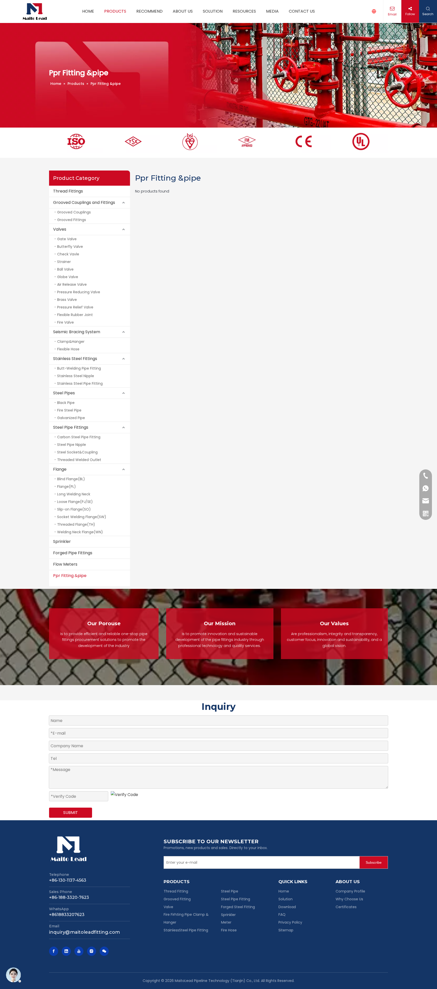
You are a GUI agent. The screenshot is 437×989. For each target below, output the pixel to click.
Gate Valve (67, 239)
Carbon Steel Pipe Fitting (78, 437)
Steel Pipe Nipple (71, 444)
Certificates (346, 906)
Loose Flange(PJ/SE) (75, 501)
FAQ (282, 914)
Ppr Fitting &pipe (69, 575)
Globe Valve (67, 276)
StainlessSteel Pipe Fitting (186, 930)
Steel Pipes (64, 393)
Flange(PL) (66, 486)
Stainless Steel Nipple (75, 375)
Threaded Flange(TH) (76, 524)
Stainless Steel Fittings (75, 358)
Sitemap (285, 930)
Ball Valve (65, 269)
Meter (226, 922)
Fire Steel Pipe (69, 410)
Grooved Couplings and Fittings (84, 202)
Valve (168, 906)
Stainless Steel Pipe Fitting (80, 383)
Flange (60, 469)
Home (283, 891)
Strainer (64, 261)
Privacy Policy (290, 922)
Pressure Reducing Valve (78, 292)
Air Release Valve (72, 284)
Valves (59, 229)
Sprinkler (62, 541)
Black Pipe (66, 402)
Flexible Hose (68, 349)
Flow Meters (65, 564)
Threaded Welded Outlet (79, 459)
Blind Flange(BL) (71, 478)
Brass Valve (67, 299)
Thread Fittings (68, 191)
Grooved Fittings (71, 219)
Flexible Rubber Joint (75, 314)
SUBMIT (70, 812)
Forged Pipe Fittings (72, 553)
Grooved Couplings (74, 212)
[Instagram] (91, 951)
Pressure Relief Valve (75, 307)
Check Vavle (68, 254)
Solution (285, 899)
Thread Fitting (176, 891)
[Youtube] (78, 951)
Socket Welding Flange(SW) (81, 516)
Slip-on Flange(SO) (74, 509)
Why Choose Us (349, 899)
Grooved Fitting (177, 899)
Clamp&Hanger (70, 341)
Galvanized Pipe (71, 417)
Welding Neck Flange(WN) (80, 532)
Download (287, 906)
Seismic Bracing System (76, 332)
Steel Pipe (229, 891)
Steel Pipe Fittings (70, 427)
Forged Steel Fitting (238, 906)
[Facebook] (53, 951)
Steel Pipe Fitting (235, 899)
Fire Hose (229, 930)
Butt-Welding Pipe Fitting (79, 368)
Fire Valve (65, 322)
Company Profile (350, 891)
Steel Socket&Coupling (77, 452)
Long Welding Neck (73, 494)
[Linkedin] (66, 951)
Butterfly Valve (70, 246)
